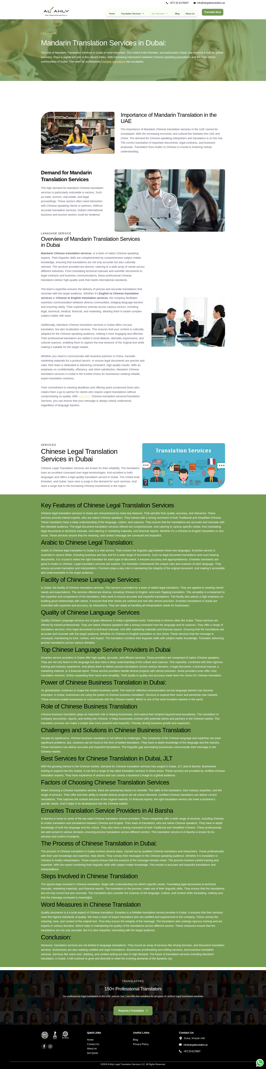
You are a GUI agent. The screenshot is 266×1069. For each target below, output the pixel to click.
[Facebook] (44, 1046)
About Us (190, 13)
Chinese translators (113, 61)
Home (112, 13)
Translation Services (131, 13)
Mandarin (85, 396)
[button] (169, 200)
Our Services (158, 13)
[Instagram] (50, 1046)
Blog (177, 13)
